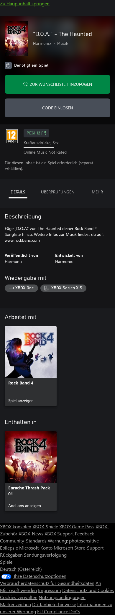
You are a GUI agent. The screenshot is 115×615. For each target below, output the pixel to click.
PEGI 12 (33, 133)
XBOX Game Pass (76, 526)
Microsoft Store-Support (79, 548)
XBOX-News (31, 533)
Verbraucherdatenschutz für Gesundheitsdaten (47, 583)
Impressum (49, 590)
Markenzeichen (15, 604)
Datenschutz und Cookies (88, 590)
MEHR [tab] (97, 192)
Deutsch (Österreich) (21, 569)
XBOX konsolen (15, 526)
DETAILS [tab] (18, 192)
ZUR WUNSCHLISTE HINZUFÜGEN (61, 84)
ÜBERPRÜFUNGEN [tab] (57, 192)
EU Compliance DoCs (58, 611)
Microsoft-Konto (35, 548)
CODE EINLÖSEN (57, 108)
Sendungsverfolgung (45, 555)
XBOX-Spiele (45, 526)
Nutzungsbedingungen (62, 597)
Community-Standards (23, 540)
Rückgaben (11, 555)
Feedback (84, 533)
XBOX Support (59, 533)
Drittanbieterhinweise (54, 604)
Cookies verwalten (18, 597)
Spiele (6, 562)
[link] (31, 366)
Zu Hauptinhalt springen (25, 3)
